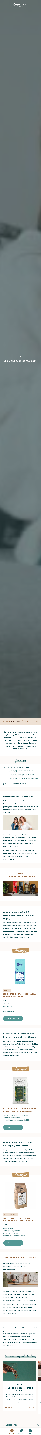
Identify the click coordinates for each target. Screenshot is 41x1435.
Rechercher (21, 1433)
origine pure (8, 928)
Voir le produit (13, 1019)
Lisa (14, 1407)
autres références (30, 1342)
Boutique (12, 1433)
